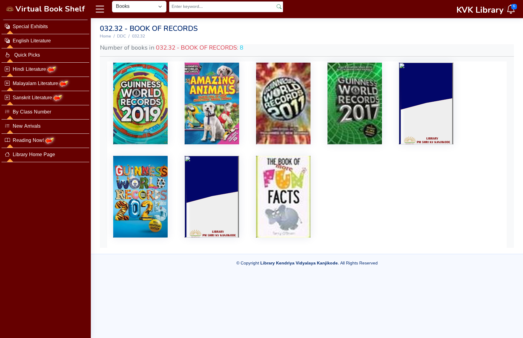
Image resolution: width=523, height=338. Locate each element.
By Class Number (32, 112)
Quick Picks (26, 55)
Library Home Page (34, 155)
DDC (121, 36)
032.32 (138, 36)
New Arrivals (27, 126)
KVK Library (480, 10)
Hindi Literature (29, 70)
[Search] (279, 6)
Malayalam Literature (35, 84)
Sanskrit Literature (32, 98)
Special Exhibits (30, 27)
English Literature (32, 41)
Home (105, 36)
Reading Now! (28, 141)
